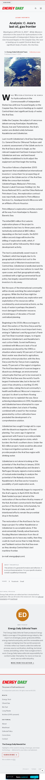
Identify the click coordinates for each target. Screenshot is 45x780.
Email (22, 581)
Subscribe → (10, 755)
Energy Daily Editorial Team (17, 52)
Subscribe (7, 2)
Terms (33, 769)
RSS (14, 759)
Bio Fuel (5, 707)
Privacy (26, 769)
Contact (5, 739)
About (4, 724)
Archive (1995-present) (10, 714)
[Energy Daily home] (13, 8)
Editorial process (35, 52)
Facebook (15, 581)
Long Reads (6, 711)
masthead (13, 599)
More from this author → (22, 663)
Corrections (6, 735)
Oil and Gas (6, 703)
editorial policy (28, 659)
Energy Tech (6, 699)
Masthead (5, 727)
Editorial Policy (7, 731)
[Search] (35, 8)
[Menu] (41, 8)
